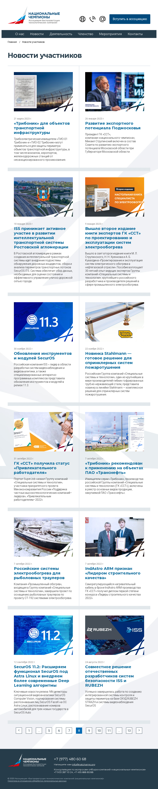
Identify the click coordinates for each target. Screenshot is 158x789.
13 (129, 731)
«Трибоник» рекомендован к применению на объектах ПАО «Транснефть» (114, 468)
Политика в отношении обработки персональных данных (37, 781)
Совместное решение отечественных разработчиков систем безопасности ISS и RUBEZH (109, 676)
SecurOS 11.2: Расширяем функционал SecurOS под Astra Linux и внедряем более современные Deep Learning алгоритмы (41, 676)
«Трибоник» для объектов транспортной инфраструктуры (42, 128)
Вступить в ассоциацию (130, 19)
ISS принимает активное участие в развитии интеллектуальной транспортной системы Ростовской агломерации (41, 237)
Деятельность (61, 34)
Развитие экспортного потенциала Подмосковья (113, 125)
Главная (12, 42)
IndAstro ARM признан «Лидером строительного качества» (112, 573)
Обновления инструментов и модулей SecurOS (43, 355)
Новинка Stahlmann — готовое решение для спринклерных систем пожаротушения (109, 360)
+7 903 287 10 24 (63, 772)
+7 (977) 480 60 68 (70, 759)
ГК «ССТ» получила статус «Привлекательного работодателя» (42, 468)
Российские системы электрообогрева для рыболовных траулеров (39, 573)
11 (109, 731)
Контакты (135, 34)
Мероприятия (110, 34)
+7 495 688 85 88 (83, 772)
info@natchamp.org (83, 764)
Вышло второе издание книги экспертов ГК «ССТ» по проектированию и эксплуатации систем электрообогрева (113, 237)
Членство (85, 34)
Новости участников (33, 42)
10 (99, 731)
